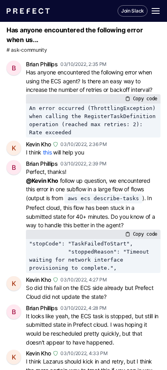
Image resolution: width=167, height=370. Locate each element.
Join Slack (132, 11)
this (47, 152)
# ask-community (26, 50)
